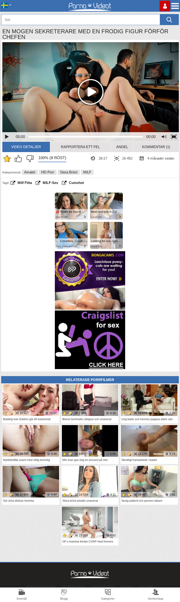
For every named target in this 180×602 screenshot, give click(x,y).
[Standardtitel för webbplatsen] (90, 6)
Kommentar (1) (156, 147)
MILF (87, 172)
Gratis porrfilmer (41, 586)
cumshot (76, 183)
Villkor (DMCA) (74, 586)
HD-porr (47, 172)
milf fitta (25, 183)
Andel (122, 147)
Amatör (29, 172)
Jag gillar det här (19, 158)
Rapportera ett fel (80, 147)
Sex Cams (146, 586)
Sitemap (126, 586)
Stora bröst (68, 172)
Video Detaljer (26, 147)
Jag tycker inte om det (29, 158)
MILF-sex (50, 183)
